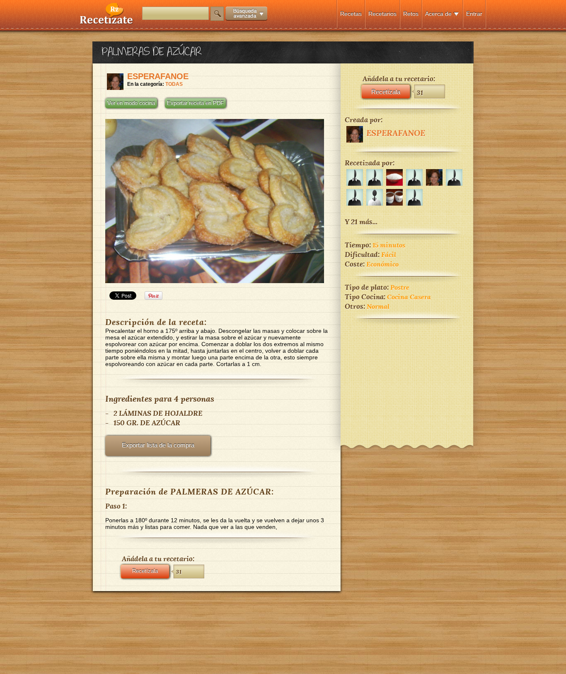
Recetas (351, 13)
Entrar (474, 13)
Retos (410, 13)
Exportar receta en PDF (195, 103)
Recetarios (382, 13)
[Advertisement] (407, 376)
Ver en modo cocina (131, 103)
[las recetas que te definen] (106, 22)
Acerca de (438, 13)
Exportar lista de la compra (158, 445)
